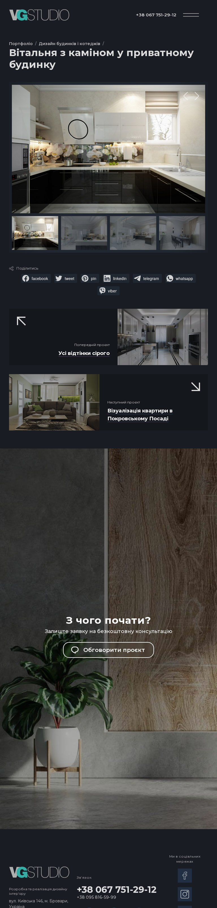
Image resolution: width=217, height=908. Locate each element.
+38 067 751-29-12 (156, 14)
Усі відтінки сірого (84, 353)
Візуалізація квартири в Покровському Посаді (140, 415)
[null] (36, 278)
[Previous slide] (185, 96)
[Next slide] (196, 96)
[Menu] (191, 15)
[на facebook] (185, 876)
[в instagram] (185, 894)
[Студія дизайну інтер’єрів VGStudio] (39, 15)
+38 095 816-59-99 (96, 897)
